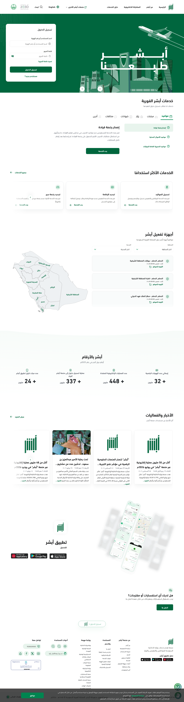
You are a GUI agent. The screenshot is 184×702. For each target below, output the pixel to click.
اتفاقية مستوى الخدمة (125, 659)
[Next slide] (82, 88)
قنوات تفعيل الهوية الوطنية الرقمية (105, 662)
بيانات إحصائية (126, 666)
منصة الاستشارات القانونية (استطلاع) (85, 675)
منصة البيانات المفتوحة (87, 663)
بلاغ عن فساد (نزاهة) (105, 652)
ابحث (37, 6)
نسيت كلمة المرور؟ (45, 61)
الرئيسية (162, 7)
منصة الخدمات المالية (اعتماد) (84, 681)
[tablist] (92, 116)
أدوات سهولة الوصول (124, 663)
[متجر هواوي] (19, 556)
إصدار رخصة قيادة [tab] (160, 127)
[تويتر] (32, 653)
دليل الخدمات (112, 7)
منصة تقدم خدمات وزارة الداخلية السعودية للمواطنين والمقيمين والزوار (158, 649)
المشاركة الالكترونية (132, 7)
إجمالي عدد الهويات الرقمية (157, 373)
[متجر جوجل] (38, 556)
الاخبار (128, 654)
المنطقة (170, 244)
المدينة (128, 244)
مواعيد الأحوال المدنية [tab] (157, 137)
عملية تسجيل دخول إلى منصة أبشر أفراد (70, 373)
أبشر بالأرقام (92, 356)
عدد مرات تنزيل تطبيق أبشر (27, 373)
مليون (150, 382)
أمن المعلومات (125, 669)
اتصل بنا (165, 607)
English (52, 6)
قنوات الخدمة (107, 658)
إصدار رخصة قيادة (109, 127)
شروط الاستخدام (125, 651)
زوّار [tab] (137, 116)
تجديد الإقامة (109, 194)
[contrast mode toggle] (65, 646)
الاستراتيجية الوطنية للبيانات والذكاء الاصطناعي (85, 657)
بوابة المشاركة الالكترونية (87, 669)
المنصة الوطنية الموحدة (86, 649)
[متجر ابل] (58, 556)
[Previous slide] (100, 88)
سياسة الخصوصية (125, 648)
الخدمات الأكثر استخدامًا (154, 172)
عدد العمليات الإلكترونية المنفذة (113, 373)
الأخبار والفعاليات (159, 414)
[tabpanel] (92, 139)
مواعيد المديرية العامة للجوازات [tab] (154, 146)
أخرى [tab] (95, 116)
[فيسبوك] (26, 653)
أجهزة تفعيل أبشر (159, 234)
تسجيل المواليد (162, 194)
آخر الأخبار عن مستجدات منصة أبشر (160, 420)
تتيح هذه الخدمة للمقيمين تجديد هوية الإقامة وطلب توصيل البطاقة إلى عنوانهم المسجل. (92, 200)
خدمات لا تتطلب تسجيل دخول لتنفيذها (158, 106)
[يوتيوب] (38, 653)
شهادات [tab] (125, 116)
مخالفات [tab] (109, 116)
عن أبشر (149, 7)
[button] (132, 263)
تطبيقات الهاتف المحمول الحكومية (85, 687)
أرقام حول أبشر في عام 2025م (92, 362)
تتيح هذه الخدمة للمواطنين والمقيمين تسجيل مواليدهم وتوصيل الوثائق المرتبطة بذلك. (148, 200)
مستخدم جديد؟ (31, 76)
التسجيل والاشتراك (105, 667)
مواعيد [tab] (165, 115)
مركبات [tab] (150, 116)
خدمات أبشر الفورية (157, 100)
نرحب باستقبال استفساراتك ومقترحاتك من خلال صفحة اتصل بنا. (149, 598)
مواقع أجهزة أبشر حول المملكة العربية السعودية (154, 239)
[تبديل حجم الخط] (59, 646)
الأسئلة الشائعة (106, 655)
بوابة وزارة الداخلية (85, 645)
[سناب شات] (20, 653)
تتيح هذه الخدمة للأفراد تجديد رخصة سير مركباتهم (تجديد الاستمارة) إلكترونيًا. (38, 200)
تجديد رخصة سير (53, 194)
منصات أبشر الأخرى (76, 6)
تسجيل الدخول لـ (95, 624)
